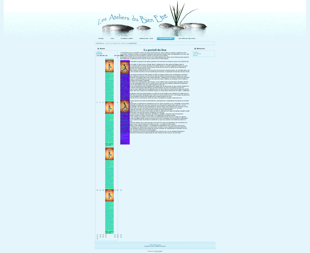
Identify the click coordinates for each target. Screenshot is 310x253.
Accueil (101, 38)
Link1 (150, 244)
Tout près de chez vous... (187, 38)
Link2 (155, 244)
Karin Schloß (158, 251)
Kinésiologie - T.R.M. (146, 38)
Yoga (112, 38)
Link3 (159, 244)
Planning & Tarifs (127, 38)
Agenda (195, 55)
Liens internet (197, 53)
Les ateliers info (166, 38)
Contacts (195, 52)
